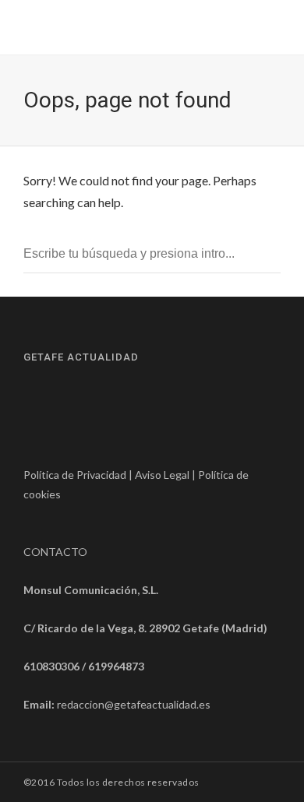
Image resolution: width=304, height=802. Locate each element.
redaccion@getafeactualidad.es (133, 704)
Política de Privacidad (74, 474)
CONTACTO (55, 551)
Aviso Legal (162, 474)
